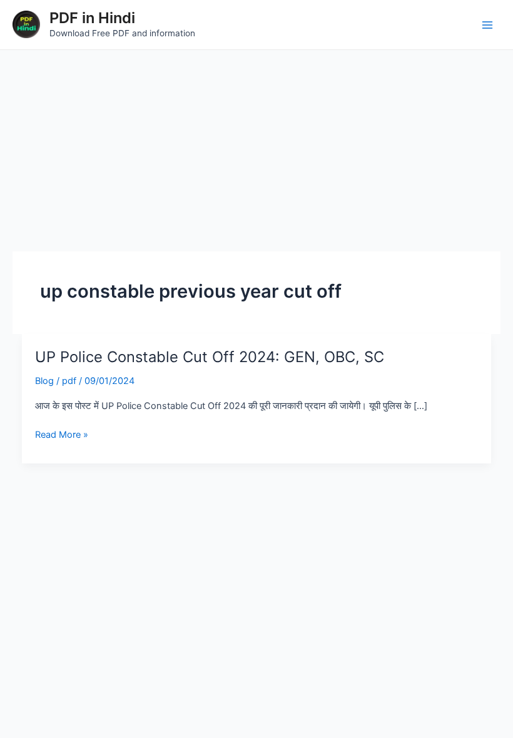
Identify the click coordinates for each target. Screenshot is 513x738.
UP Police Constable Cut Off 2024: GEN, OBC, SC (209, 357)
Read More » (61, 434)
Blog (44, 381)
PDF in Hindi (92, 18)
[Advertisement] (256, 143)
